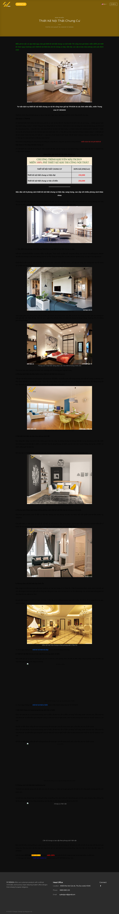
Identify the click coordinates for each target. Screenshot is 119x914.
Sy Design (70, 27)
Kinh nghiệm (59, 17)
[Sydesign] (6, 4)
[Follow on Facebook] (100, 886)
